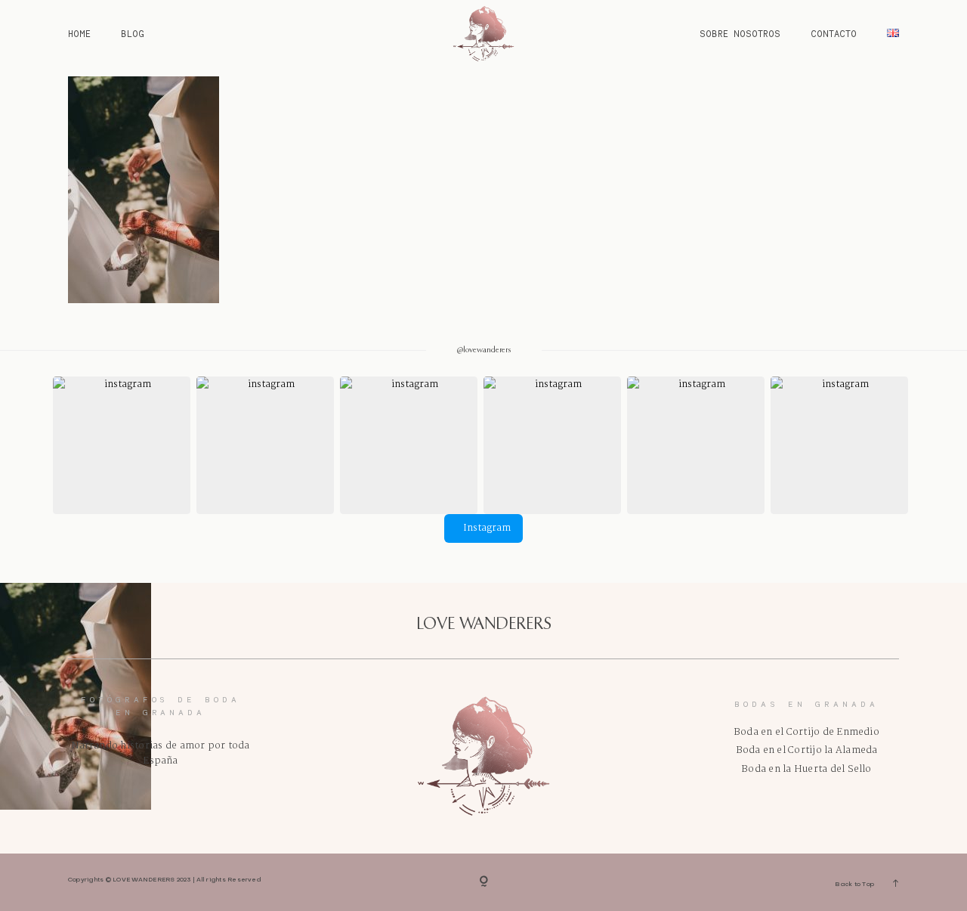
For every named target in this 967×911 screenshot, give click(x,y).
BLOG (132, 34)
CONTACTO (834, 34)
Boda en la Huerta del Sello (806, 769)
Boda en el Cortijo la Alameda (807, 750)
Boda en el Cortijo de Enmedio (806, 732)
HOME (79, 34)
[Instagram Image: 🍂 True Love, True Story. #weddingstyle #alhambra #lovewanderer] (408, 445)
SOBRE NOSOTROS (740, 34)
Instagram (487, 528)
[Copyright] (484, 882)
